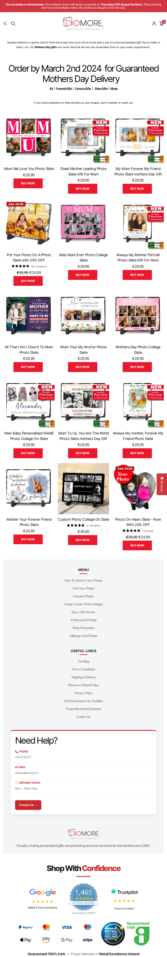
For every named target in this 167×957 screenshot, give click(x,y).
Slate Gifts (101, 88)
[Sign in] (154, 23)
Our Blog (83, 661)
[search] (13, 23)
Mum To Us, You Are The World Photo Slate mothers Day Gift (83, 436)
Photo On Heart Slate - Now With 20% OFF (138, 522)
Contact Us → (28, 804)
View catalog (5, 24)
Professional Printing (83, 620)
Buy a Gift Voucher (83, 612)
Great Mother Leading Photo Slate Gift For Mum (83, 171)
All (51, 88)
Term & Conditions (83, 669)
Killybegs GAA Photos (83, 636)
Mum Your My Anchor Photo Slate (83, 350)
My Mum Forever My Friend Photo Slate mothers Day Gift (138, 171)
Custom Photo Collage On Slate (83, 519)
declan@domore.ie (26, 772)
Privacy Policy (84, 693)
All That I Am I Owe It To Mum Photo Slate (29, 350)
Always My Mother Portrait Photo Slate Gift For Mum (138, 257)
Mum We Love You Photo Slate (29, 169)
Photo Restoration (83, 628)
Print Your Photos (83, 588)
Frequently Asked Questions (83, 709)
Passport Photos (83, 596)
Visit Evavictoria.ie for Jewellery (83, 701)
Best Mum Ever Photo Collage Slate (83, 257)
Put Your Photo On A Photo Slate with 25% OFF (29, 257)
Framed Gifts (64, 88)
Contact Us (83, 716)
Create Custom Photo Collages (83, 604)
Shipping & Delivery (83, 677)
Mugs (114, 88)
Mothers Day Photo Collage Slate (138, 350)
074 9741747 (23, 757)
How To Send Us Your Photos (83, 580)
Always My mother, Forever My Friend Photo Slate (138, 436)
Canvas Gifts (83, 88)
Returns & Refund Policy (83, 685)
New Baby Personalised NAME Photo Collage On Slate (29, 436)
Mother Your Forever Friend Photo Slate (29, 522)
